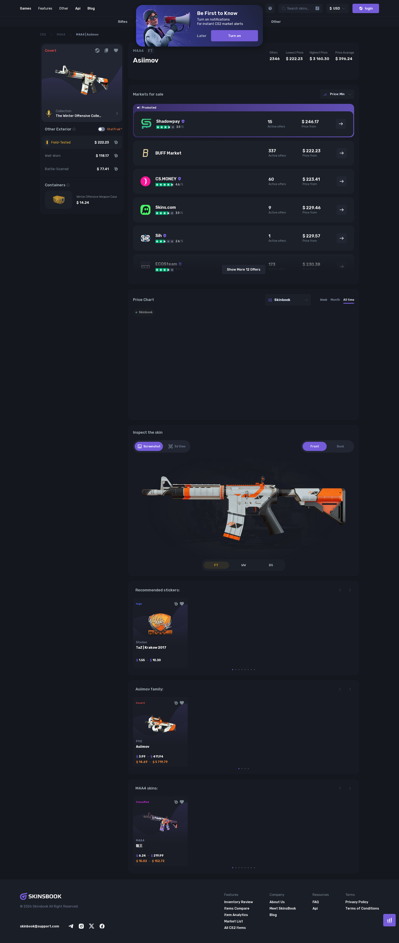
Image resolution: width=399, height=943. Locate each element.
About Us (277, 902)
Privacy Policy (356, 902)
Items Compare (236, 908)
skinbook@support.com (39, 926)
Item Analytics (236, 915)
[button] (116, 50)
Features (45, 8)
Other (63, 8)
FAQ (316, 902)
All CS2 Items (235, 928)
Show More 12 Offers (243, 269)
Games (25, 8)
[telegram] (70, 926)
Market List (233, 921)
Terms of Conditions (362, 908)
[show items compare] (389, 920)
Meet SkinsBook (283, 908)
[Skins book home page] (63, 897)
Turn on (234, 36)
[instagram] (81, 926)
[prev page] (340, 590)
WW (243, 565)
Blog (91, 8)
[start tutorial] (270, 8)
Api (77, 8)
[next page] (350, 590)
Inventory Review (238, 902)
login (369, 8)
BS (271, 565)
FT (216, 565)
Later (202, 36)
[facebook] (102, 926)
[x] (91, 926)
